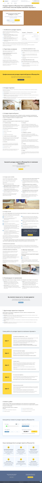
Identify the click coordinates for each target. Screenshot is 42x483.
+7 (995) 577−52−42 (36, 0)
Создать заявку (21, 302)
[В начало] (40, 481)
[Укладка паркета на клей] (12, 269)
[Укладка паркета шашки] (30, 105)
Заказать (34, 431)
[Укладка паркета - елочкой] (12, 105)
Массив (17, 431)
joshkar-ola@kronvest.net (24, 0)
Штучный (12, 431)
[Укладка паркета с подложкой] (30, 269)
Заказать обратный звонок (36, 1)
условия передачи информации (15, 22)
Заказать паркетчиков (21, 79)
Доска (6, 431)
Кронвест (6, 1)
